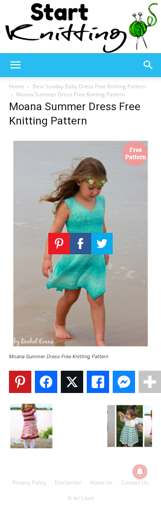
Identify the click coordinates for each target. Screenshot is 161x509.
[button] (15, 65)
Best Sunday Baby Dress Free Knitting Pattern (89, 86)
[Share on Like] (98, 382)
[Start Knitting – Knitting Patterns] (80, 26)
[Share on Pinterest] (20, 382)
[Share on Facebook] (46, 382)
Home (16, 86)
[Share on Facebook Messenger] (124, 382)
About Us (101, 482)
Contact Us (134, 482)
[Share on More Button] (150, 382)
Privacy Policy (29, 482)
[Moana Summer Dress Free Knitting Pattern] (80, 348)
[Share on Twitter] (72, 382)
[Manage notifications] (140, 471)
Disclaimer (68, 482)
